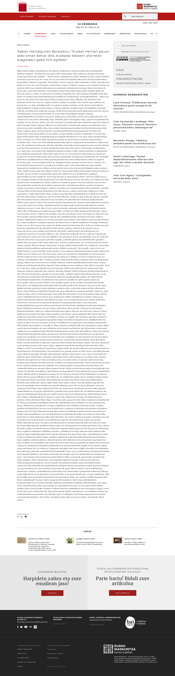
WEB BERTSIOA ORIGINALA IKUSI (135, 52)
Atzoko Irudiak (66, 34)
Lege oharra (51, 649)
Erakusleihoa (141, 34)
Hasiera (27, 34)
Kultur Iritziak (93, 34)
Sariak (19, 666)
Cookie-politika (52, 658)
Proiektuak (21, 653)
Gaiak (53, 34)
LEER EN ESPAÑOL (129, 46)
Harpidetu (65, 16)
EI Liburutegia (23, 658)
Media (80, 34)
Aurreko (47, 16)
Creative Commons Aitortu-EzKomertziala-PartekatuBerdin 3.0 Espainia (140, 58)
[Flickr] (30, 626)
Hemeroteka (124, 34)
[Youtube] (26, 626)
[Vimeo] (35, 627)
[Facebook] (17, 626)
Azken (27, 16)
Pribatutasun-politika (55, 653)
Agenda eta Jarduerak (26, 662)
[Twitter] (21, 626)
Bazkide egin (58, 623)
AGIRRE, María (22, 66)
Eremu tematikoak (24, 649)
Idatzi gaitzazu (95, 624)
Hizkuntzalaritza (124, 74)
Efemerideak (109, 34)
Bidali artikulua (123, 593)
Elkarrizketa (41, 34)
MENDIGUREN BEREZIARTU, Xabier (133, 83)
